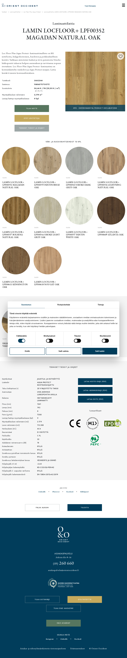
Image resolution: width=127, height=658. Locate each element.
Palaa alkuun (42, 508)
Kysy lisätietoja (32, 118)
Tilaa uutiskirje (42, 599)
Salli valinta (63, 351)
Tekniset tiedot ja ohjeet (32, 128)
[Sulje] (123, 5)
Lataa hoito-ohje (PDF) (95, 381)
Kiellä (27, 351)
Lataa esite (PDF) (95, 399)
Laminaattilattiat (15, 12)
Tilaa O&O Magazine (64, 608)
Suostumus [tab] (26, 305)
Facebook (69, 492)
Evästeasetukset (77, 648)
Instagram (50, 639)
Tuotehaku (90, 6)
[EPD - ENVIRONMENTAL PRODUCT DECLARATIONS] (95, 81)
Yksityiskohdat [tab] (63, 305)
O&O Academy (63, 623)
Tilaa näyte (31, 108)
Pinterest (55, 492)
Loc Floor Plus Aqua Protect (32, 12)
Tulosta (85, 508)
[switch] (49, 341)
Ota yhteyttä (85, 599)
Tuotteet (4, 12)
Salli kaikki (99, 351)
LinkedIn (42, 492)
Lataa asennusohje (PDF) (95, 390)
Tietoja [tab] (101, 305)
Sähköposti (84, 492)
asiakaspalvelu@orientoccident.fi (63, 570)
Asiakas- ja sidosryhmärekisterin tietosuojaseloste (43, 648)
